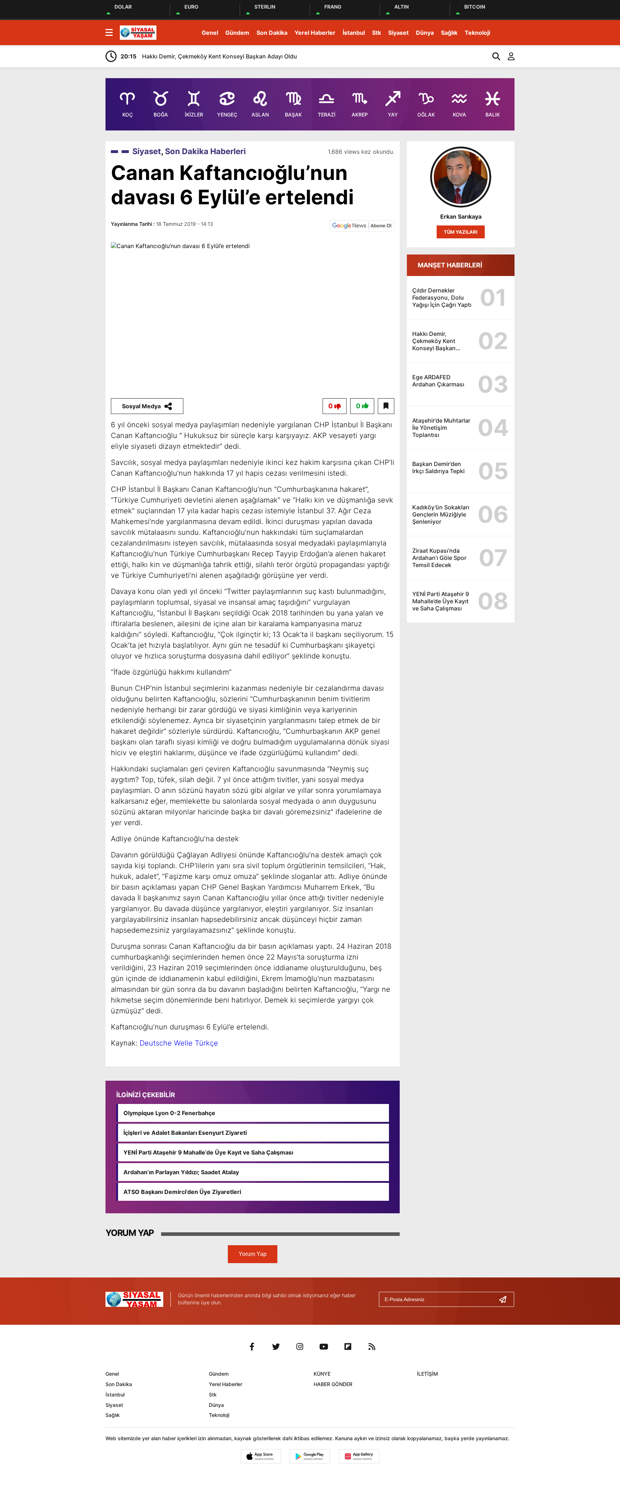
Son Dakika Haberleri (205, 151)
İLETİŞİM (427, 1374)
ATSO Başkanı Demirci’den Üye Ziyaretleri (182, 1191)
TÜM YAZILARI (461, 232)
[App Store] (261, 1456)
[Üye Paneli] (507, 56)
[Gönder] (505, 1299)
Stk (376, 32)
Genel (210, 32)
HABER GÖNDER (333, 1384)
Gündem (237, 32)
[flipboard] (348, 1346)
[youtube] (324, 1346)
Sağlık (449, 32)
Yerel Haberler (315, 32)
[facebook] (251, 1346)
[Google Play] (310, 1456)
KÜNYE (322, 1374)
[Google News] (362, 225)
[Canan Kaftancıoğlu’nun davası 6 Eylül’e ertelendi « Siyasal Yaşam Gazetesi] (138, 31)
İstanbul (354, 32)
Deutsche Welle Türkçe (179, 1043)
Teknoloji (477, 32)
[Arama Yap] (493, 56)
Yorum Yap (253, 1254)
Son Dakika (272, 32)
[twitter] (275, 1346)
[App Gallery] (359, 1456)
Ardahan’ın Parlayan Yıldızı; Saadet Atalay (181, 1172)
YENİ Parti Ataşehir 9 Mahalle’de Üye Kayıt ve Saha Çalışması (208, 1152)
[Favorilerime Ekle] (386, 406)
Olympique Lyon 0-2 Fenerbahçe (169, 1113)
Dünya (425, 32)
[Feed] (372, 1346)
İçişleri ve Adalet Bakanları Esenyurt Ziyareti (185, 1132)
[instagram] (299, 1346)
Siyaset (398, 32)
